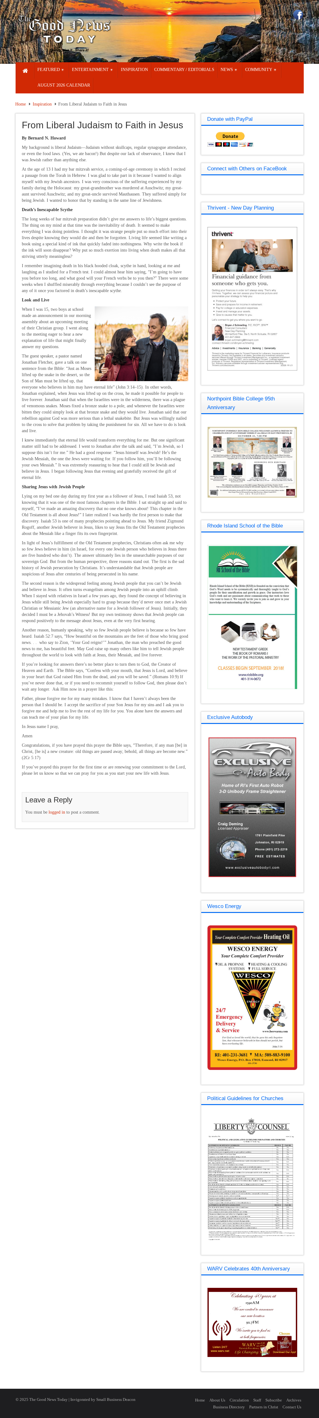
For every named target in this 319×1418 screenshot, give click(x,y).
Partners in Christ (263, 1407)
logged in (57, 812)
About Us (217, 1400)
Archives (293, 1400)
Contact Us (292, 1407)
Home (20, 104)
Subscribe (273, 1400)
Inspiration (42, 104)
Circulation (239, 1400)
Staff (257, 1400)
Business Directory (229, 1407)
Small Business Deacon (116, 1399)
